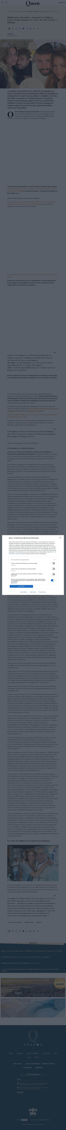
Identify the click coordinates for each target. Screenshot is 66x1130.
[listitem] (33, 560)
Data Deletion (23, 592)
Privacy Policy (42, 592)
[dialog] (33, 565)
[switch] (53, 563)
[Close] (60, 538)
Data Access (33, 592)
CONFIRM (21, 586)
